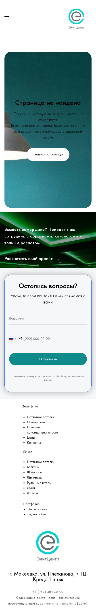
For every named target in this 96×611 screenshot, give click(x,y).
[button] (32, 263)
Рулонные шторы (39, 499)
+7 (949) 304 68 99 (48, 608)
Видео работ (37, 531)
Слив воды (34, 494)
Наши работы (38, 526)
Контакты (34, 459)
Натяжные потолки (40, 434)
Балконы (33, 484)
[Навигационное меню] (6, 17)
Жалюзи (33, 510)
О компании (36, 439)
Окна (31, 505)
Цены (31, 454)
